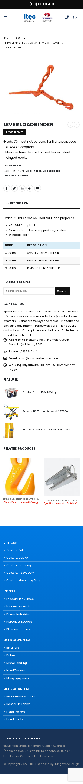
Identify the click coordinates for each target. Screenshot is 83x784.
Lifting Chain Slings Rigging (39, 171)
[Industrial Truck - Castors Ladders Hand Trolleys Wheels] (29, 17)
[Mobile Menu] (6, 17)
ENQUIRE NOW (14, 131)
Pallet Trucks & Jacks (20, 696)
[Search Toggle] (75, 17)
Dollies (11, 655)
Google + (29, 188)
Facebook (6, 188)
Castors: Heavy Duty (20, 573)
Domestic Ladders (18, 614)
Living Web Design (66, 764)
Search (62, 291)
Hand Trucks (14, 719)
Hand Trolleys (15, 670)
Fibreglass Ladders (19, 622)
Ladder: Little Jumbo (20, 599)
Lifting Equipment (18, 678)
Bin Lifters (12, 648)
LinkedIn (22, 188)
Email (37, 188)
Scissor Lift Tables (18, 704)
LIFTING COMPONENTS (38, 499)
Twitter (14, 188)
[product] (11, 393)
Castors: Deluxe (17, 558)
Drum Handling (16, 663)
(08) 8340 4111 (41, 4)
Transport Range (15, 175)
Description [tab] (19, 203)
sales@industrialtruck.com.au (38, 358)
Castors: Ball (14, 550)
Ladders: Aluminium (19, 606)
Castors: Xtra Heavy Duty (23, 580)
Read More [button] (32, 465)
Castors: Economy (18, 565)
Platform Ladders (18, 629)
